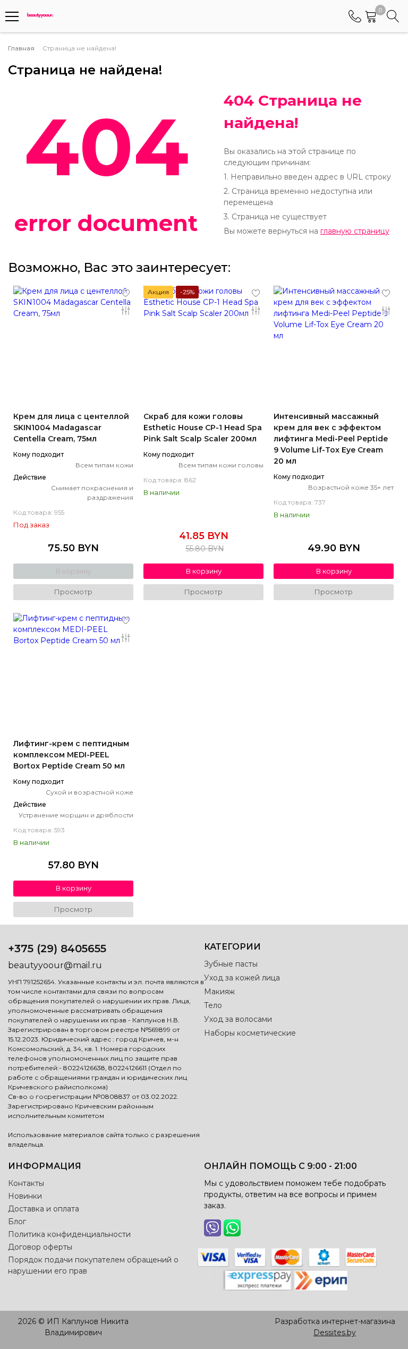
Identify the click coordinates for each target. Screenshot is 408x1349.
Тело (213, 1005)
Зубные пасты (231, 964)
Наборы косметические (250, 1033)
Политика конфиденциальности (69, 1234)
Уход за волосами (238, 1019)
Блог (17, 1221)
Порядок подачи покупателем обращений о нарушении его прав (93, 1265)
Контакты (26, 1183)
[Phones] (354, 16)
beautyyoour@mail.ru (55, 965)
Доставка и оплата (43, 1209)
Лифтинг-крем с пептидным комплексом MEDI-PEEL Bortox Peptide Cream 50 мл (71, 755)
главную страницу (354, 231)
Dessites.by (334, 1332)
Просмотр (73, 591)
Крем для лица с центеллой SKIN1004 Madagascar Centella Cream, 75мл (71, 427)
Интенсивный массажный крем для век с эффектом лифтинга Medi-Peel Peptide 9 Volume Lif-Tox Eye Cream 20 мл (331, 439)
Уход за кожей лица (242, 978)
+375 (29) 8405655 (57, 948)
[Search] (393, 16)
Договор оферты (40, 1247)
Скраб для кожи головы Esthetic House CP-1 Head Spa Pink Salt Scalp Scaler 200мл (202, 427)
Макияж (219, 991)
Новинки (25, 1196)
